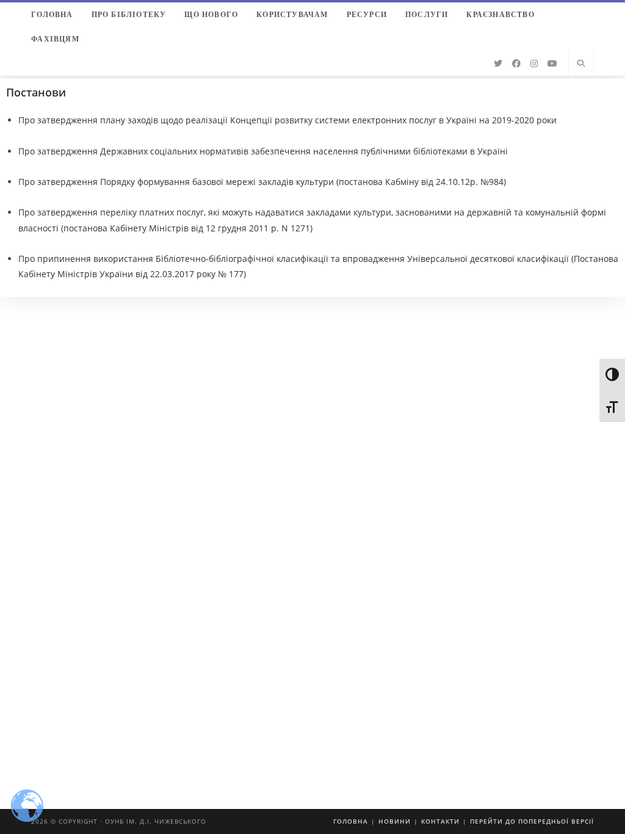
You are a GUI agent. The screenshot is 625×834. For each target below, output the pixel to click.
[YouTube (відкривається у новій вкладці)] (552, 63)
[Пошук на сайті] (581, 64)
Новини (394, 821)
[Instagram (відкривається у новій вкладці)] (534, 63)
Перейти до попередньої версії (532, 821)
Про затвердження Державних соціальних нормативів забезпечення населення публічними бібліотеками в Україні (263, 151)
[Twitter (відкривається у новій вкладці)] (498, 63)
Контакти (440, 821)
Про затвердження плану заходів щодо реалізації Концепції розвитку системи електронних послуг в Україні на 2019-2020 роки (287, 120)
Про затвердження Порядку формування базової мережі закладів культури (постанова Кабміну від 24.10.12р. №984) (262, 181)
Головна (350, 821)
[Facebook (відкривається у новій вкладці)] (516, 63)
